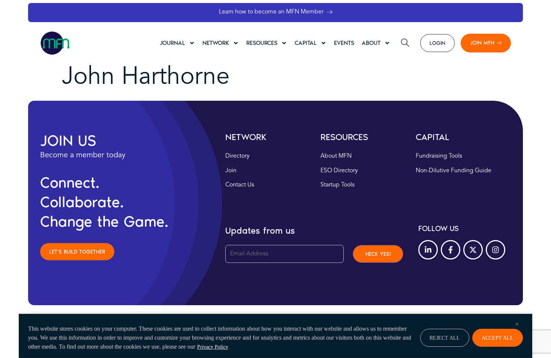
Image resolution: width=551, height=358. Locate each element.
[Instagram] (495, 250)
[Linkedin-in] (428, 250)
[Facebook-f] (450, 250)
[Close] (516, 323)
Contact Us (239, 185)
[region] (275, 336)
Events (344, 42)
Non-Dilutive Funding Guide (453, 171)
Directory (237, 156)
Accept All (498, 338)
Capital (306, 42)
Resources (261, 42)
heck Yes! (378, 254)
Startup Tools (337, 185)
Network (215, 42)
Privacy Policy (212, 347)
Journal (172, 42)
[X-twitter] (473, 250)
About (371, 42)
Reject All (445, 338)
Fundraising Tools (439, 156)
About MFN (336, 156)
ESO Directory (339, 171)
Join (231, 171)
